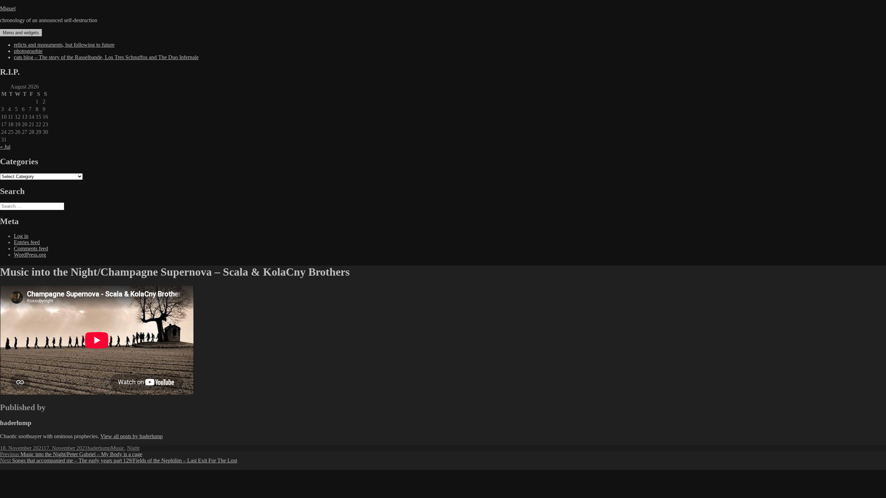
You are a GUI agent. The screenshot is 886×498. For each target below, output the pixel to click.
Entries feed (27, 242)
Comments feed (31, 248)
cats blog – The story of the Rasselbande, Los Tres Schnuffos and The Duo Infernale (106, 57)
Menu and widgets (21, 32)
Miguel (8, 8)
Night (133, 448)
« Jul (5, 147)
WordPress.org (30, 255)
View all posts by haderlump (131, 436)
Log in (21, 236)
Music (117, 448)
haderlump (99, 448)
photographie (28, 51)
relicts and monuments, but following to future (64, 45)
